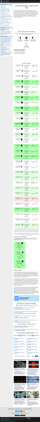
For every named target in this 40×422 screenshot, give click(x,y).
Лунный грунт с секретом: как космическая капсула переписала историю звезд (5, 41)
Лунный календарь (17, 1)
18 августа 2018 (33, 40)
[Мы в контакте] (21, 411)
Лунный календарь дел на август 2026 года (5, 18)
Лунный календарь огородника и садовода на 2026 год (6, 23)
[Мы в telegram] (19, 411)
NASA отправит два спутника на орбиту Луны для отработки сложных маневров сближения (6, 52)
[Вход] (39, 1)
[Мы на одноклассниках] (24, 411)
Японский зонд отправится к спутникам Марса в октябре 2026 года (6, 51)
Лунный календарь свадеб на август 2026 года (6, 19)
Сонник (31, 1)
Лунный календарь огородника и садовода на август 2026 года (6, 17)
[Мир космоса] (1, 1)
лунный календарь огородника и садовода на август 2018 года (25, 313)
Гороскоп (22, 1)
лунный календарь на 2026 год (20, 330)
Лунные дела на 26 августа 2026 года (4, 12)
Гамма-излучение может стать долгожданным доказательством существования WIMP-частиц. (6, 38)
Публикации (12, 1)
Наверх (23, 415)
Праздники (34, 1)
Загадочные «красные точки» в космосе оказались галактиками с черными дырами (5, 40)
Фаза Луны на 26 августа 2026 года (4, 8)
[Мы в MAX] (16, 411)
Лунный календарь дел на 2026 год (4, 24)
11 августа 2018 (26, 40)
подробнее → (26, 68)
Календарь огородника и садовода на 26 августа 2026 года (5, 11)
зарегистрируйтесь (20, 53)
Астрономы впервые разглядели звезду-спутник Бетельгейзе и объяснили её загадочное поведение (5, 49)
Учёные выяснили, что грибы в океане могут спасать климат (5, 43)
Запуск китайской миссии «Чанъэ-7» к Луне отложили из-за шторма (5, 47)
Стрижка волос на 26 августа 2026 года (5, 9)
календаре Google (35, 287)
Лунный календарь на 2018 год (13, 3)
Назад (17, 415)
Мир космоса (2, 3)
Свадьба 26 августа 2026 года (3, 13)
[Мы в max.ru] (24, 300)
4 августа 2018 (20, 40)
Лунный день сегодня (3, 7)
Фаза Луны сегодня (2, 6)
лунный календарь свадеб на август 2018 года (22, 321)
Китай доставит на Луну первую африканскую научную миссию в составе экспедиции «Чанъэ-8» (6, 45)
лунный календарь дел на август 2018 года (22, 317)
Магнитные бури (26, 1)
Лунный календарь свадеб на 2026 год (5, 25)
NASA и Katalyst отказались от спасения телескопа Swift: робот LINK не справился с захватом (5, 55)
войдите (24, 53)
